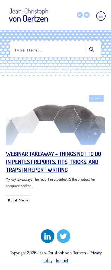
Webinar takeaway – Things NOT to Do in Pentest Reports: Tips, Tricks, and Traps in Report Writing (53, 161)
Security (96, 98)
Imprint (62, 260)
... (32, 185)
